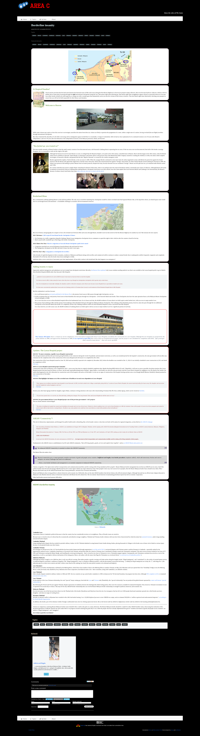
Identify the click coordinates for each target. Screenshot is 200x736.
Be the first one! (52, 685)
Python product (156, 730)
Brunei (39, 35)
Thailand (97, 35)
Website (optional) (76, 701)
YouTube (141, 391)
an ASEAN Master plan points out (133, 443)
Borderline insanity (42, 25)
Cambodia (45, 35)
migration (75, 35)
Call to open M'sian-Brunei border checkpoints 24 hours (59, 235)
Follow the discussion (92, 681)
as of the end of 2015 (98, 549)
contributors (178, 730)
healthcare (51, 35)
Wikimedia (102, 527)
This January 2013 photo (42, 336)
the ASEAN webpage (146, 422)
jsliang (172, 730)
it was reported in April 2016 (82, 338)
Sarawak (92, 35)
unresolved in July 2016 (40, 576)
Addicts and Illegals (39, 663)
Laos (63, 35)
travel (103, 35)
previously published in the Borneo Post (60, 294)
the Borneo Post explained (98, 270)
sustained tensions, (147, 537)
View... (46, 674)
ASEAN (34, 35)
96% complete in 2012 (152, 574)
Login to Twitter (67, 699)
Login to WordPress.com (58, 699)
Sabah (86, 35)
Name (32, 701)
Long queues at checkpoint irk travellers (57, 251)
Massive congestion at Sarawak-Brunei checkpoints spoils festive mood (67, 243)
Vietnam (108, 35)
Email (53, 701)
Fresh (161, 730)
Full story (35, 364)
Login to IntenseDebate (49, 699)
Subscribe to (34, 706)
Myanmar (81, 35)
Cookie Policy (31, 730)
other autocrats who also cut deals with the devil (90, 171)
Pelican (150, 730)
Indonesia (58, 35)
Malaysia (69, 35)
